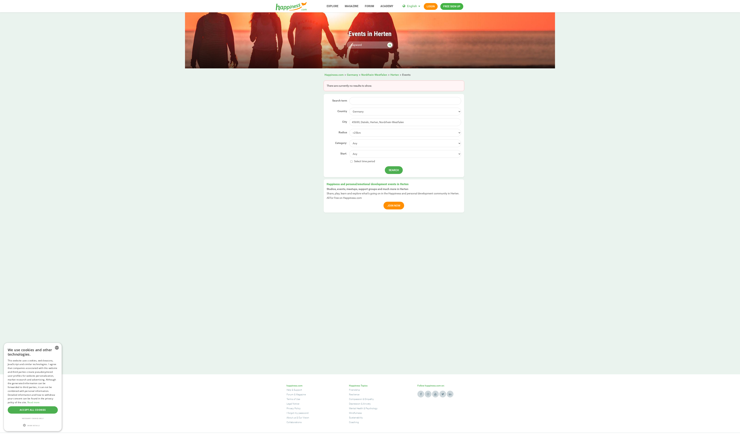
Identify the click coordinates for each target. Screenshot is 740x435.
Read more (33, 402)
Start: (343, 153)
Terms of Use (293, 399)
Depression (355, 403)
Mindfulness (355, 413)
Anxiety (367, 403)
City (344, 121)
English (412, 6)
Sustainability (356, 417)
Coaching (354, 422)
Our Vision (304, 417)
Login (431, 6)
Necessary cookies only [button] (33, 418)
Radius (343, 132)
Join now (393, 205)
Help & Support (294, 390)
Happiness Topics (358, 385)
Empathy (369, 399)
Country (342, 111)
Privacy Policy (294, 408)
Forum (290, 394)
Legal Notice (293, 403)
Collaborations (294, 422)
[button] (33, 425)
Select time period (364, 161)
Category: (341, 142)
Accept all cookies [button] (33, 409)
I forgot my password (298, 413)
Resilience (354, 394)
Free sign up (451, 6)
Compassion (355, 399)
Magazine (301, 394)
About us (291, 417)
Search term (339, 100)
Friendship (354, 390)
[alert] (33, 387)
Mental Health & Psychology (363, 408)
